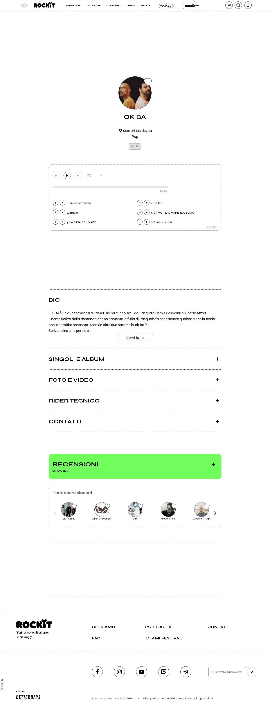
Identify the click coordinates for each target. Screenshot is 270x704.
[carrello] (229, 5)
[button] (55, 513)
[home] (44, 5)
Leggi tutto (135, 337)
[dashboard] (248, 5)
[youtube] (141, 671)
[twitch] (163, 671)
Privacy (2, 686)
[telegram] (185, 671)
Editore (19, 693)
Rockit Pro (192, 5)
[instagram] (119, 671)
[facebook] (97, 671)
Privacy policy (151, 698)
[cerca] (238, 5)
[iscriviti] (252, 672)
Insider (166, 5)
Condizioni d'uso (124, 698)
